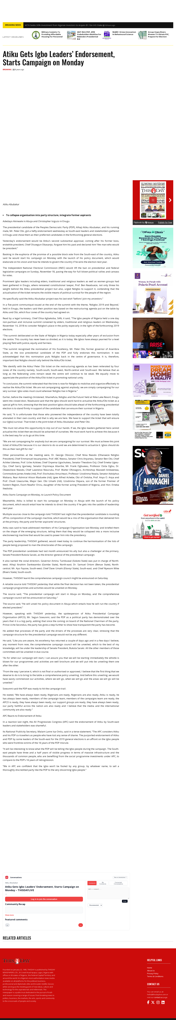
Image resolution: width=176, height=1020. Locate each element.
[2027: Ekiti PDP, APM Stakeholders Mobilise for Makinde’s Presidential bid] (71, 35)
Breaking (7, 69)
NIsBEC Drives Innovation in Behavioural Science (124, 33)
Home (149, 967)
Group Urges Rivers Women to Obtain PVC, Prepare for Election (158, 34)
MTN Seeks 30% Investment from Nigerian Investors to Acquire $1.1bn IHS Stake (63, 25)
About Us (151, 970)
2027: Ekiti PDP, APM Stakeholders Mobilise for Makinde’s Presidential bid (89, 35)
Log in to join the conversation (44, 899)
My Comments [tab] (102, 883)
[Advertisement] (66, 851)
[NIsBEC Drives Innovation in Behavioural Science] (107, 35)
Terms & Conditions (155, 976)
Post (124, 901)
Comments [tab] (92, 883)
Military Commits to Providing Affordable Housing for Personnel (52, 34)
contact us (158, 997)
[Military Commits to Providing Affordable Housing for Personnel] (36, 35)
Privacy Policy (152, 973)
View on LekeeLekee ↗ (120, 877)
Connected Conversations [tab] (118, 883)
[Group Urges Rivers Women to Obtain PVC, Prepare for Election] (142, 35)
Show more (9, 915)
